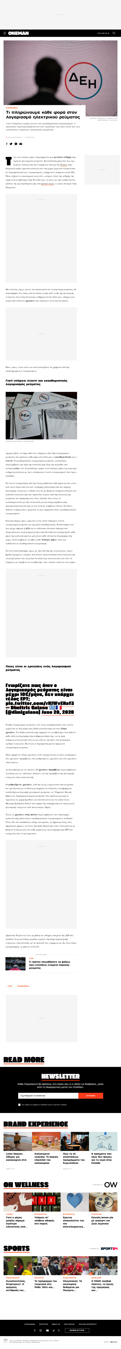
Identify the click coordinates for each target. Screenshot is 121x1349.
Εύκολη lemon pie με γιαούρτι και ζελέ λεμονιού (102, 1220)
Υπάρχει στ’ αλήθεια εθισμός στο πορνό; (44, 1220)
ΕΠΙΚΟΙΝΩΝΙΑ (30, 1324)
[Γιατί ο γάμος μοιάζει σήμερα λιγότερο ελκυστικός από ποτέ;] (18, 1202)
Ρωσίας (63, 164)
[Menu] (5, 33)
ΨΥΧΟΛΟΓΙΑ (40, 1214)
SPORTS (17, 1249)
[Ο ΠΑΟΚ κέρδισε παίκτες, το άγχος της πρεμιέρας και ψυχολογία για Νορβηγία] (103, 1265)
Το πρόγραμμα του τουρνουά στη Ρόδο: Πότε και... (46, 1284)
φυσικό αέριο (47, 183)
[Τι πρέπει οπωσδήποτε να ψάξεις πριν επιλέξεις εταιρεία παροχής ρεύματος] (15, 963)
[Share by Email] (21, 144)
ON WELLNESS (26, 1185)
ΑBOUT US (56, 1324)
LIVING (9, 1214)
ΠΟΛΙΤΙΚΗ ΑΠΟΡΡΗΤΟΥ (88, 1324)
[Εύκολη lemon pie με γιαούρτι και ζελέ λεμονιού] (103, 1202)
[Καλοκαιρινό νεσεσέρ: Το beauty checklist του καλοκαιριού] (46, 1141)
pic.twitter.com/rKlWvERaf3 (40, 703)
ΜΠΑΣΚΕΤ (39, 1278)
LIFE (31, 958)
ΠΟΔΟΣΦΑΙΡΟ (12, 1278)
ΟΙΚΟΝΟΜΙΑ (12, 108)
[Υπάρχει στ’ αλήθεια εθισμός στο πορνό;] (46, 1202)
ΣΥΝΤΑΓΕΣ (96, 1214)
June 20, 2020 (58, 712)
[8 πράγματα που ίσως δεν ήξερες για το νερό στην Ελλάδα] (103, 1141)
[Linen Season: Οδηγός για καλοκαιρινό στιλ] (18, 1141)
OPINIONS (96, 1278)
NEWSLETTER (77, 1330)
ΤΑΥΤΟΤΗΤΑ (43, 1324)
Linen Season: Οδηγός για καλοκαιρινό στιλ (16, 1157)
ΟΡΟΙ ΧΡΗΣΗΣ (69, 1324)
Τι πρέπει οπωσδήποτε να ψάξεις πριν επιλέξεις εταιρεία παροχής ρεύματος (49, 965)
